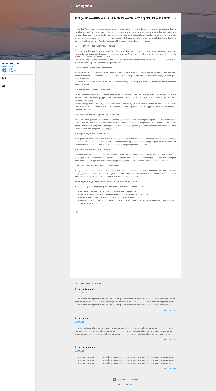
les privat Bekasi (120, 82)
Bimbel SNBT (8, 69)
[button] (174, 18)
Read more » (170, 310)
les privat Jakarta (100, 82)
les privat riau (82, 318)
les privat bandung (84, 289)
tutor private (146, 60)
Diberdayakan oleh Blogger (127, 379)
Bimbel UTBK (8, 66)
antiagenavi (84, 6)
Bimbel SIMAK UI (9, 71)
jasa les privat (130, 35)
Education (131, 384)
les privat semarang (85, 347)
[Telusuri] (179, 7)
